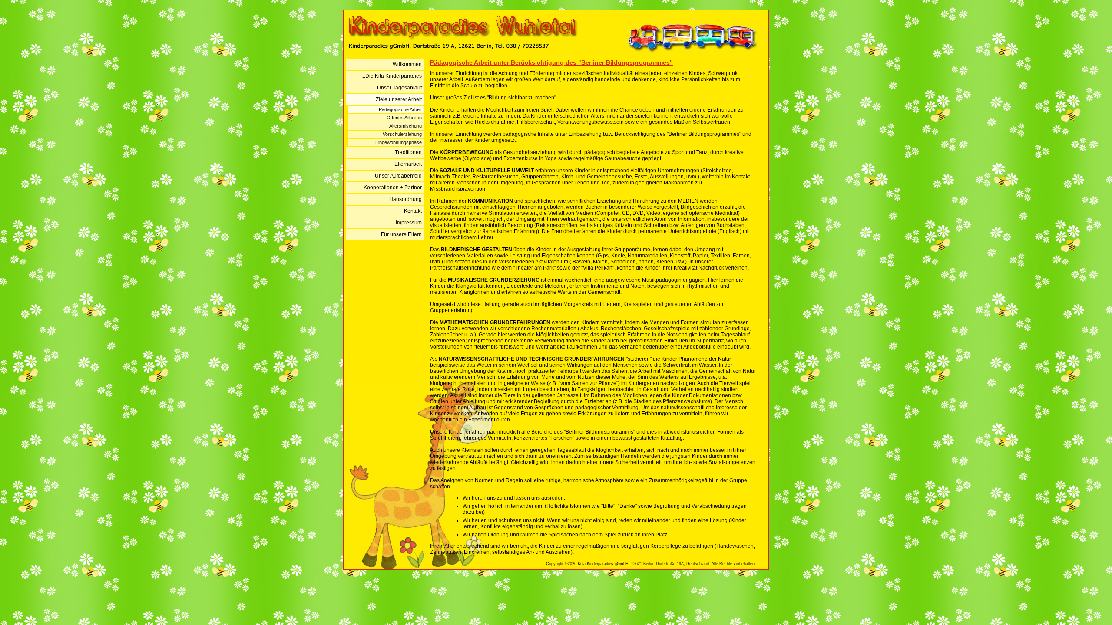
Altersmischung (405, 125)
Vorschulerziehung (402, 134)
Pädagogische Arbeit (400, 109)
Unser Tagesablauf (399, 88)
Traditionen (408, 152)
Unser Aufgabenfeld (398, 176)
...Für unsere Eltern (399, 234)
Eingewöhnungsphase (398, 142)
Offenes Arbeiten (404, 117)
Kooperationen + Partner (393, 187)
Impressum (409, 223)
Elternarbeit (408, 164)
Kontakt (413, 211)
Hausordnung (405, 199)
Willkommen (407, 64)
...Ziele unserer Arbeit (397, 99)
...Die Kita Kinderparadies (391, 76)
